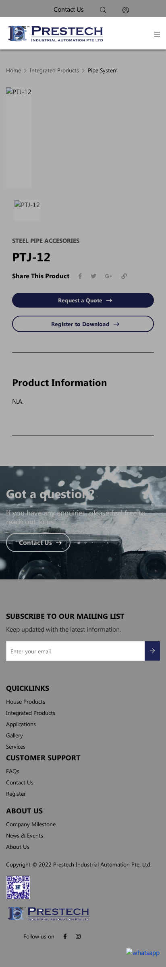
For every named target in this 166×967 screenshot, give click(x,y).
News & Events (24, 835)
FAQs (12, 770)
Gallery (14, 735)
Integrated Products (30, 712)
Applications (21, 723)
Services (15, 746)
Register (16, 793)
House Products (25, 701)
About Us (17, 846)
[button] (157, 34)
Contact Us (35, 542)
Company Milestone (31, 823)
